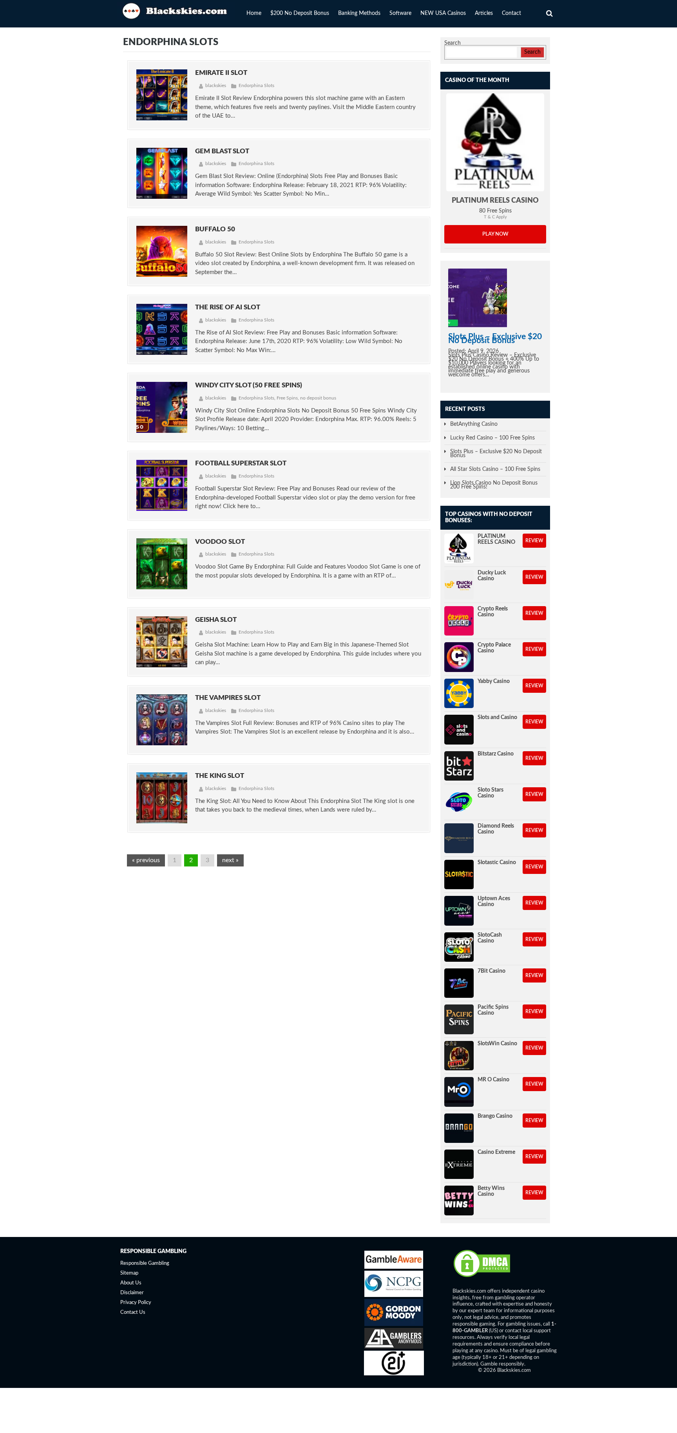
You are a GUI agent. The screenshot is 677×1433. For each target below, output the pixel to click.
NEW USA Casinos (443, 13)
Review (534, 540)
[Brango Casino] (459, 1128)
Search (452, 43)
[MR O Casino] (459, 1091)
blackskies (215, 85)
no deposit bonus (318, 398)
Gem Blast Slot (222, 151)
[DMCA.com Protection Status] (482, 1276)
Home (253, 13)
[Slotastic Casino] (459, 874)
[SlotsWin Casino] (459, 1055)
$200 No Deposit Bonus (299, 13)
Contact (511, 13)
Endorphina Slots (256, 85)
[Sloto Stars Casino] (459, 802)
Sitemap (129, 1273)
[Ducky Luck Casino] (459, 584)
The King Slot (219, 775)
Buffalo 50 (215, 229)
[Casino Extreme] (459, 1164)
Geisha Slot (216, 619)
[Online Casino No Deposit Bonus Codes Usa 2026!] (176, 10)
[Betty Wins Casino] (459, 1200)
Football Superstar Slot (240, 463)
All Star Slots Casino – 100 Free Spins (495, 469)
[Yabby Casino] (459, 693)
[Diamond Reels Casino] (459, 838)
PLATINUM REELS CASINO (495, 200)
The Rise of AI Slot (227, 307)
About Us (130, 1283)
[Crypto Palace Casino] (459, 657)
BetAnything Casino (474, 424)
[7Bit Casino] (459, 983)
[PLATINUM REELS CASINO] (495, 142)
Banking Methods (359, 13)
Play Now (495, 234)
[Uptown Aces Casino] (459, 910)
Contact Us (132, 1312)
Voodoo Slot (220, 541)
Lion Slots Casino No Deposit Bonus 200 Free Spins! (494, 485)
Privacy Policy (135, 1302)
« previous (146, 860)
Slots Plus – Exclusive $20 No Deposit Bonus (495, 338)
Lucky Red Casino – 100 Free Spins (492, 438)
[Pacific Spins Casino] (459, 1019)
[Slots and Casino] (459, 729)
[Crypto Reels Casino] (459, 621)
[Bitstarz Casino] (459, 766)
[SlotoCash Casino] (459, 947)
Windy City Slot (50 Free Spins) (248, 385)
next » (230, 860)
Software (400, 13)
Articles (484, 13)
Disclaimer (132, 1292)
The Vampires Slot (228, 697)
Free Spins (287, 398)
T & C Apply (495, 217)
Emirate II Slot (221, 72)
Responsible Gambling (144, 1263)
